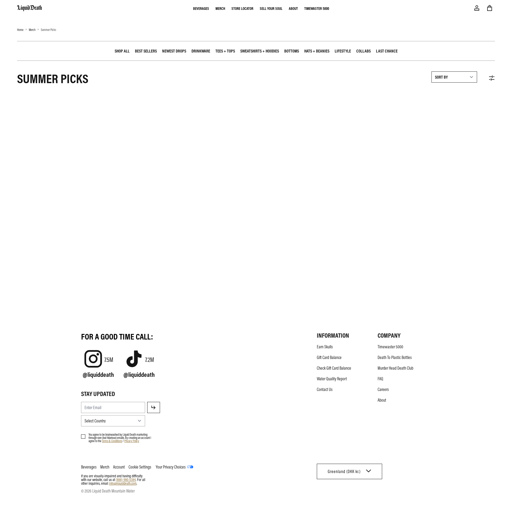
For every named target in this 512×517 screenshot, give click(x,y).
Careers (383, 389)
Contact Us (325, 389)
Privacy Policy (131, 440)
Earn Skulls (325, 347)
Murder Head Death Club (395, 368)
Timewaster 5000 (316, 8)
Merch (220, 8)
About (293, 8)
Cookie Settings (140, 467)
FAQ (380, 379)
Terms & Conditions (112, 440)
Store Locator (242, 8)
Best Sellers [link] (146, 51)
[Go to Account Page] (476, 8)
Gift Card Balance (329, 357)
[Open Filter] (492, 78)
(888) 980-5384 (126, 479)
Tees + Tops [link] (225, 51)
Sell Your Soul (271, 8)
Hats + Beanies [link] (316, 51)
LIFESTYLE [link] (343, 51)
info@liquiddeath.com (123, 483)
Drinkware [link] (200, 51)
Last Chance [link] (387, 51)
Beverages (201, 8)
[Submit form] (153, 407)
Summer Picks (48, 29)
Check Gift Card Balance (334, 368)
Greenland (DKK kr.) (344, 471)
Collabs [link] (363, 51)
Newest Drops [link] (174, 51)
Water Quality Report (332, 379)
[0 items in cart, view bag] (489, 8)
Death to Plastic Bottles (395, 357)
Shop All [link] (122, 51)
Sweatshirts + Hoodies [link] (259, 51)
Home (20, 29)
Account (119, 467)
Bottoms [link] (291, 51)
